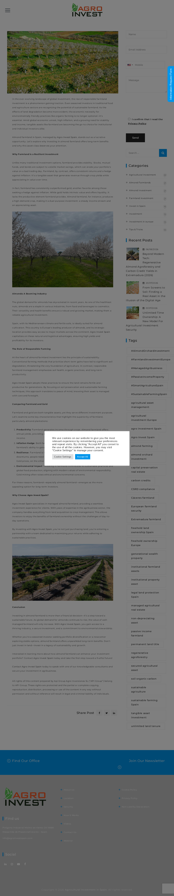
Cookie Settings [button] (62, 456)
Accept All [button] (82, 456)
